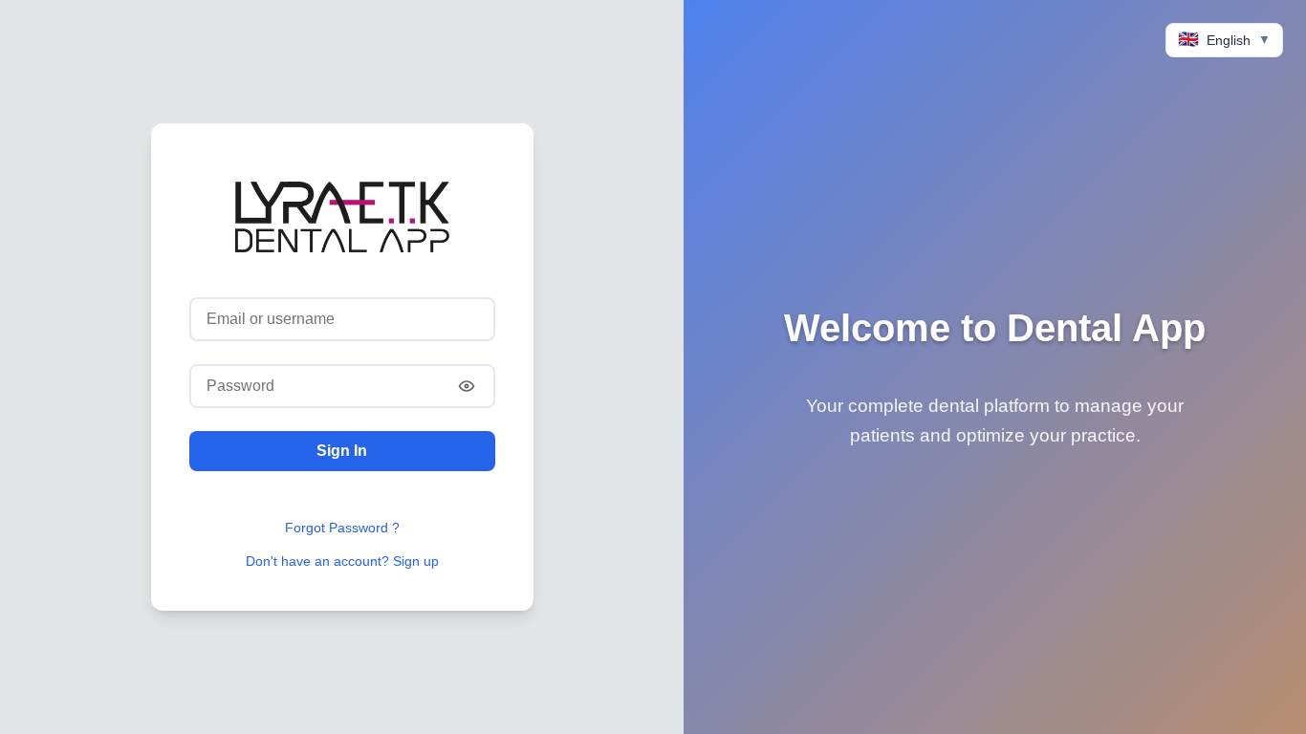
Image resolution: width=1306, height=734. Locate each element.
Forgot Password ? (342, 527)
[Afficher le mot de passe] (466, 386)
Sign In (341, 451)
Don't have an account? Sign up (342, 561)
